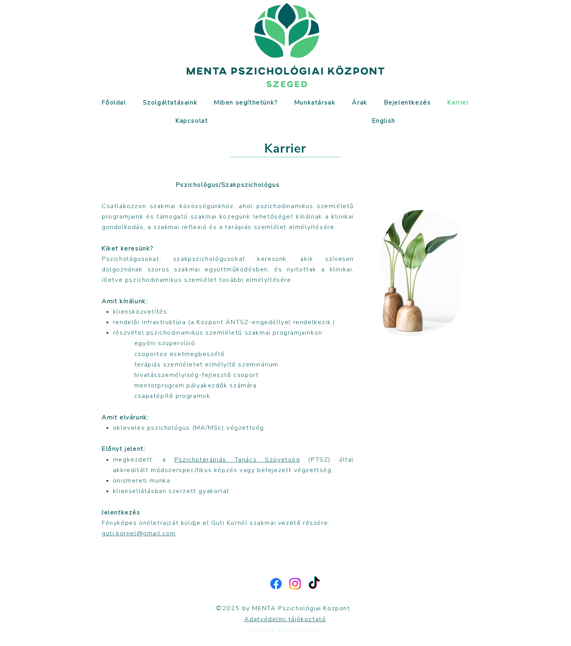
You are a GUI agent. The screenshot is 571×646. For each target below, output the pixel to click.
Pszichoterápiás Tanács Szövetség (237, 459)
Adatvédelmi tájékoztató (285, 619)
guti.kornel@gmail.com (139, 533)
